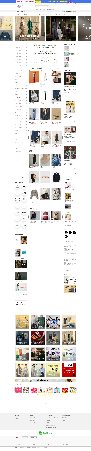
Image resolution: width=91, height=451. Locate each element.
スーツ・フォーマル (18, 121)
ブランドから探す (18, 50)
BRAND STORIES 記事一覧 (72, 168)
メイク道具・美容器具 (18, 151)
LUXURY (16, 418)
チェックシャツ (64, 14)
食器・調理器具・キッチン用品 (20, 157)
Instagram (63, 420)
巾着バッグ (70, 14)
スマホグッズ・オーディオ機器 (20, 163)
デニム (47, 14)
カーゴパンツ (58, 14)
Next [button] (76, 28)
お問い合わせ (48, 422)
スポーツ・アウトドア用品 (19, 166)
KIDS (25, 11)
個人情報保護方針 (22, 447)
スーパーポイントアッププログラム (52, 417)
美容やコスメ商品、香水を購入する (38, 442)
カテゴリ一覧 (24, 177)
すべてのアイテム (18, 65)
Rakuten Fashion (24, 6)
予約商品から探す (18, 62)
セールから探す (17, 47)
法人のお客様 (48, 423)
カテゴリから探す (18, 59)
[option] (30, 28)
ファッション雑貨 (18, 103)
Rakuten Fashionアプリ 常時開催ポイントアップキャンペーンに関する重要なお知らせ (70, 259)
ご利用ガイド (48, 420)
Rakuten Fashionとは (49, 418)
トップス (16, 73)
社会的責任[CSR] (40, 447)
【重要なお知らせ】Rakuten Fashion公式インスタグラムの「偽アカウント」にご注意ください (70, 269)
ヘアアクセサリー (18, 115)
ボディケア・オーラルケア (19, 142)
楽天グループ (68, 3)
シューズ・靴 (17, 94)
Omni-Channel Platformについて (51, 427)
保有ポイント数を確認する (67, 442)
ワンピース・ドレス (18, 82)
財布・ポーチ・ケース (18, 109)
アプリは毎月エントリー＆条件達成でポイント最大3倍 (67, 11)
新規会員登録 (64, 417)
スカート (16, 85)
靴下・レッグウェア (18, 100)
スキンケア (17, 130)
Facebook (63, 418)
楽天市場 (74, 3)
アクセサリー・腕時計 (18, 106)
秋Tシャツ (26, 14)
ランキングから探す (18, 56)
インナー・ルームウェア (19, 97)
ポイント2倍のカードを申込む (52, 442)
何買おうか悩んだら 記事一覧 (71, 141)
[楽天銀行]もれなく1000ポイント (59, 3)
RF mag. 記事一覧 (73, 121)
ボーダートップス (32, 14)
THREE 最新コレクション (40, 14)
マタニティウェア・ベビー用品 (20, 118)
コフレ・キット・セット (19, 154)
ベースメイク (17, 133)
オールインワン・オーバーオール (20, 88)
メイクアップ (17, 136)
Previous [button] (14, 28)
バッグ (16, 91)
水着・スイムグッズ (18, 124)
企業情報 (16, 447)
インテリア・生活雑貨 (18, 160)
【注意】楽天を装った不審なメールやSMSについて (45, 394)
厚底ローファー (52, 14)
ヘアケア (16, 145)
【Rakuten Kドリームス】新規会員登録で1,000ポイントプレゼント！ (34, 440)
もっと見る (25, 294)
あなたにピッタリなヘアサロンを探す (21, 442)
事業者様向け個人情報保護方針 (31, 447)
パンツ (16, 79)
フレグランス (17, 148)
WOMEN (17, 11)
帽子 (15, 112)
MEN (22, 11)
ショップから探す (18, 53)
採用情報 (45, 447)
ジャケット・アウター (18, 76)
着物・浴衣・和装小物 (18, 127)
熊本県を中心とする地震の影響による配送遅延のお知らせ (45, 9)
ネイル (16, 139)
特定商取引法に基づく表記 (50, 425)
